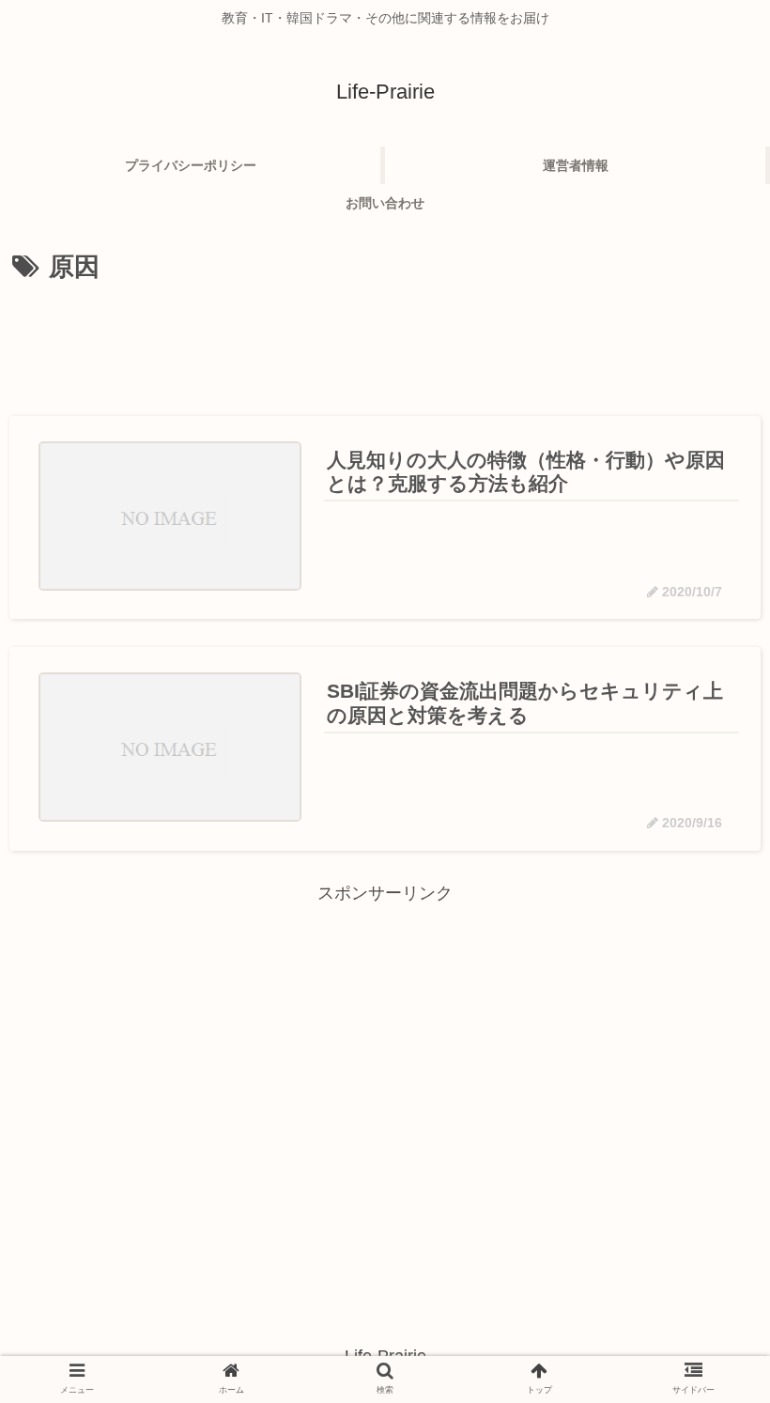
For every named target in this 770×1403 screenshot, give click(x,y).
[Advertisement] (385, 343)
